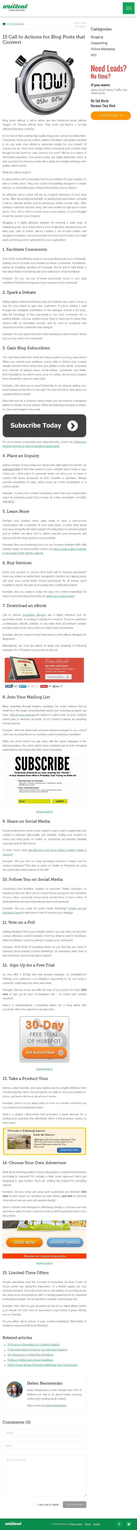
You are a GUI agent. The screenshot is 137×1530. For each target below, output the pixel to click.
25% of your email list (22, 715)
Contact (96, 1524)
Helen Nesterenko (56, 1405)
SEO (93, 55)
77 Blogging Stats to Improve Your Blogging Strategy (37, 1349)
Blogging (97, 37)
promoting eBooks (34, 615)
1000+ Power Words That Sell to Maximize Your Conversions (42, 1365)
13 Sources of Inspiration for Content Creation (34, 1344)
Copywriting (99, 43)
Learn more (109, 115)
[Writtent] (13, 1524)
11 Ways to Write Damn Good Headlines (30, 1360)
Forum (88, 1524)
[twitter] (129, 1524)
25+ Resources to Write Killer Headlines (31, 1354)
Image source (44, 811)
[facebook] (119, 1524)
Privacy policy (76, 1524)
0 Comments (15, 24)
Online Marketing (103, 49)
